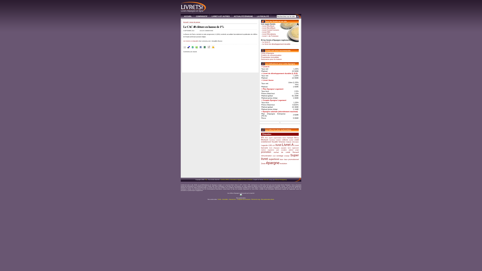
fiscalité (275, 142)
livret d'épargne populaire (277, 148)
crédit (296, 140)
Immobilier (225, 199)
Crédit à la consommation (271, 55)
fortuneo (282, 142)
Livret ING (266, 32)
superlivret (274, 159)
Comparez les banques (243, 199)
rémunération (266, 156)
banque (290, 138)
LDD (270, 145)
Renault (296, 152)
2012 (266, 138)
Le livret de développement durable (276, 44)
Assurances (232, 199)
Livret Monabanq (269, 34)
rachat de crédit (282, 152)
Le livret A (266, 42)
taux (281, 159)
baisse (284, 138)
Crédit (219, 199)
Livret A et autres (221, 16)
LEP (273, 145)
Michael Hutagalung (281, 179)
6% (262, 137)
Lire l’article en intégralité (190, 41)
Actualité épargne (243, 16)
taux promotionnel (291, 159)
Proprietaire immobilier (270, 57)
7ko (206, 179)
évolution (283, 163)
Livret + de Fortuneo (270, 36)
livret (278, 145)
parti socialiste (281, 150)
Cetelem (278, 140)
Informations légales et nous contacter (241, 179)
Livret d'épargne (267, 53)
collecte (285, 140)
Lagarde (264, 145)
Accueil (188, 16)
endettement (266, 142)
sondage (279, 156)
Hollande (288, 142)
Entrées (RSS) (225, 179)
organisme (271, 150)
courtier (291, 140)
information (295, 142)
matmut (263, 150)
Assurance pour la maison (271, 59)
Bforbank (264, 140)
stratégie (286, 156)
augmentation (278, 138)
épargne (272, 163)
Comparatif (201, 16)
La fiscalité (263, 16)
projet (297, 150)
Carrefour (272, 140)
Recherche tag (255, 199)
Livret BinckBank (268, 28)
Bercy (296, 138)
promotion (266, 152)
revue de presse (195, 22)
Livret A (288, 145)
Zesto (263, 163)
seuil (274, 156)
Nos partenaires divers (267, 199)
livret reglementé (293, 148)
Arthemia (266, 179)
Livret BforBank (268, 26)
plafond (291, 150)
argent (271, 138)
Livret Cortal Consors (270, 30)
